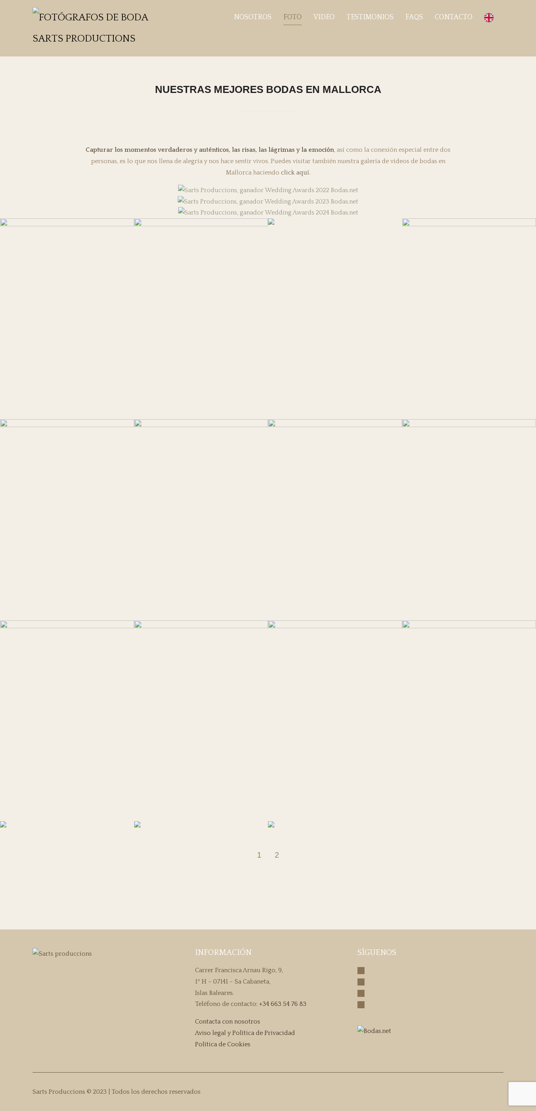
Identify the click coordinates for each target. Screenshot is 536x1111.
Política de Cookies (222, 1044)
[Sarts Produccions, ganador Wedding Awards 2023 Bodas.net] (268, 201)
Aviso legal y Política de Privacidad (245, 1032)
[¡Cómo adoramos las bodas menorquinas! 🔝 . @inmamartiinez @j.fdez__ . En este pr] (447, 905)
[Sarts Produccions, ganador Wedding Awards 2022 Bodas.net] (268, 190)
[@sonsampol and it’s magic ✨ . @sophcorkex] (353, 905)
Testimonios (370, 17)
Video (324, 17)
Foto (292, 17)
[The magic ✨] (211, 905)
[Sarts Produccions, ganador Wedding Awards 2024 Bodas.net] (268, 212)
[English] (491, 17)
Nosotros (253, 17)
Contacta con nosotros (227, 1021)
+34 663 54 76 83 (282, 1003)
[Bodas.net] (374, 1031)
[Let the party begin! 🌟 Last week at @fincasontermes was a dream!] (259, 905)
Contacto (453, 17)
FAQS (414, 17)
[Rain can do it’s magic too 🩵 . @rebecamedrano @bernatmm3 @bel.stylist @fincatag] (70, 905)
